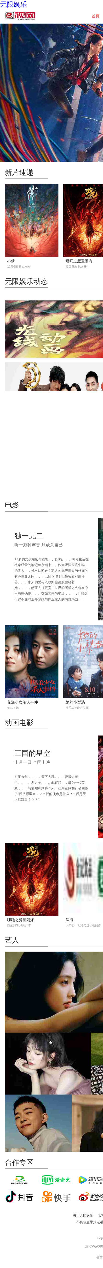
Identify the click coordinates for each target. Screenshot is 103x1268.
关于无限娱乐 (83, 1215)
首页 (95, 16)
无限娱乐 (13, 4)
